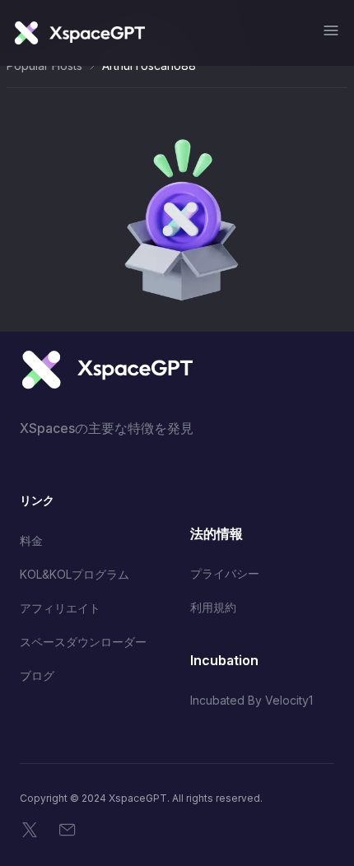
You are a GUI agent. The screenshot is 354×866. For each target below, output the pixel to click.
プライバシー (224, 573)
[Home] (79, 33)
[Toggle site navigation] (330, 30)
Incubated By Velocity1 (251, 700)
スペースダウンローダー (83, 642)
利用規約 (213, 607)
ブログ (37, 675)
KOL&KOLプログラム (74, 574)
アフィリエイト (60, 608)
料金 (31, 540)
